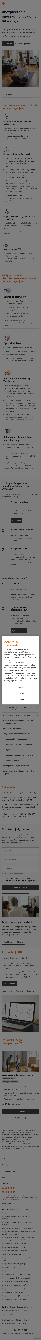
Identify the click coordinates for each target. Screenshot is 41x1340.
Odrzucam (20, 693)
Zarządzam (20, 687)
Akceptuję (20, 699)
